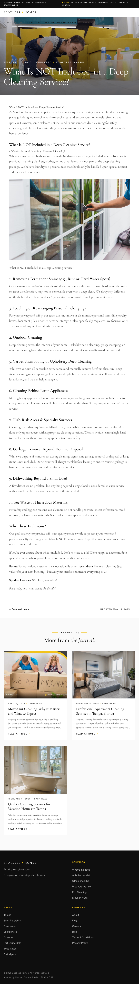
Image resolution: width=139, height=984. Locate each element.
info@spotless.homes (32, 875)
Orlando (8, 937)
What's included (81, 869)
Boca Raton (10, 948)
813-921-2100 (11, 875)
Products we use (81, 886)
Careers (76, 926)
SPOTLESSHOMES (20, 12)
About (75, 914)
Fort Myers (10, 954)
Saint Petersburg (13, 920)
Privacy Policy (80, 942)
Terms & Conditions (83, 937)
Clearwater (10, 926)
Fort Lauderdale (12, 942)
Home (7, 22)
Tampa (7, 914)
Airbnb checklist (81, 875)
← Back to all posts (19, 609)
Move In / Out (79, 897)
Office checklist (80, 880)
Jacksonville (10, 931)
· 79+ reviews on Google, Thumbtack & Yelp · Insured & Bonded (95, 4)
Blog (18, 22)
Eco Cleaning (79, 892)
